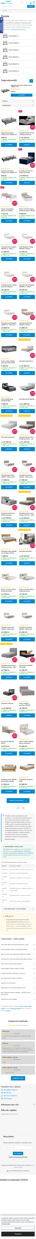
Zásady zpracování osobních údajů (18, 1157)
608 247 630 (7, 1093)
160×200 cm (13, 853)
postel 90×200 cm (18, 851)
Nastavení (18, 1228)
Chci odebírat (18, 1153)
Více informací (5, 1224)
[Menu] (33, 2)
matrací (21, 1006)
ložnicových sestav (16, 1008)
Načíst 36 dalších (17, 801)
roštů (25, 1006)
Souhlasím (18, 1234)
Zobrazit (27, 145)
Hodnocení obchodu (18, 1021)
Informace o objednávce (10, 1096)
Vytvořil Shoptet (13, 1171)
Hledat (31, 6)
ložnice (8, 1010)
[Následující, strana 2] (18, 808)
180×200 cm (21, 853)
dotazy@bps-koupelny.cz (11, 1090)
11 (23, 808)
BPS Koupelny (8, 1098)
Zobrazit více (18, 1078)
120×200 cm (27, 851)
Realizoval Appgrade (23, 1171)
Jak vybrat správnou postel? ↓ (18, 29)
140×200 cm (6, 853)
